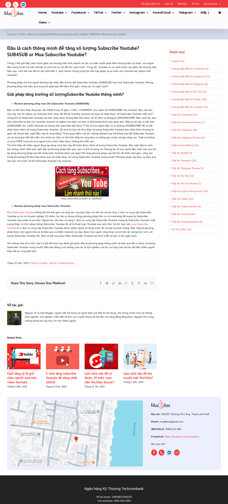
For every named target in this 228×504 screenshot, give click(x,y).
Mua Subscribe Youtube (20, 212)
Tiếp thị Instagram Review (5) (188, 137)
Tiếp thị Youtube (39, 263)
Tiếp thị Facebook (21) (184, 114)
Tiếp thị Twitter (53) (182, 198)
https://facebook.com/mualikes (182, 436)
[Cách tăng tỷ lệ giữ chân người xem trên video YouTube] (24, 345)
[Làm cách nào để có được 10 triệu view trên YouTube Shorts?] (101, 345)
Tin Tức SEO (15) (181, 229)
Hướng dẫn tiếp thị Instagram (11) (191, 76)
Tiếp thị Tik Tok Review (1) (186, 183)
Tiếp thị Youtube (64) (183, 214)
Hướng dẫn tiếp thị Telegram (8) (190, 84)
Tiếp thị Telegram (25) (184, 160)
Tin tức (22, 34)
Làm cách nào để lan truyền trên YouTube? (138, 375)
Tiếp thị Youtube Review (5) (187, 221)
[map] (77, 401)
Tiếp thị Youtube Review (61, 263)
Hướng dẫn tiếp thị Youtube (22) (190, 107)
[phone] (161, 453)
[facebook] (154, 453)
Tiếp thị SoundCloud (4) (185, 145)
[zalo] (169, 453)
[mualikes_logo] (160, 401)
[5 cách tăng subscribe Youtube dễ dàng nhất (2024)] (62, 345)
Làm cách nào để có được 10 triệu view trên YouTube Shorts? (99, 377)
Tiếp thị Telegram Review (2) (188, 168)
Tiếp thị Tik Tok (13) (183, 175)
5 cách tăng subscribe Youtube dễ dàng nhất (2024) (61, 377)
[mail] (177, 453)
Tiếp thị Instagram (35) (184, 129)
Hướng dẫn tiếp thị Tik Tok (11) (189, 91)
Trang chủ (12, 34)
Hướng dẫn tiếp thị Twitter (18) (189, 99)
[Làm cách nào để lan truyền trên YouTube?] (140, 345)
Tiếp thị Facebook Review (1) (188, 122)
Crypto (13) (178, 61)
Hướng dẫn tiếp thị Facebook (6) (190, 68)
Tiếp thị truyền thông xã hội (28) (190, 191)
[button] (206, 12)
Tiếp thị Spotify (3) (182, 152)
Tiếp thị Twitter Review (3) (186, 206)
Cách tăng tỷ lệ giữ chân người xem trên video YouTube (22, 377)
